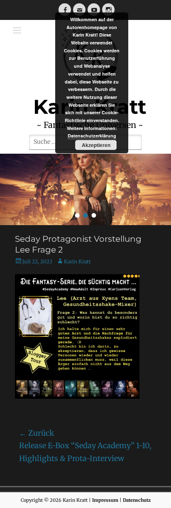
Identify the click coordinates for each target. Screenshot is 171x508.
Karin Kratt (77, 261)
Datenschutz (137, 500)
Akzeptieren (96, 145)
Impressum (105, 500)
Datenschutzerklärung (92, 136)
